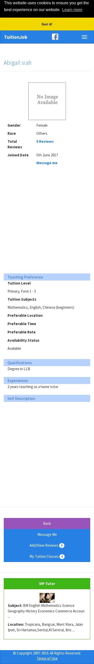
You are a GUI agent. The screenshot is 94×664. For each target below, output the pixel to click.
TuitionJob (15, 37)
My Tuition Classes (46, 556)
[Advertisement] (47, 221)
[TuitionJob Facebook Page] (47, 37)
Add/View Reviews (46, 545)
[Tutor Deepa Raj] (47, 598)
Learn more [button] (72, 10)
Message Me (47, 534)
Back (47, 523)
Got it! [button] (47, 24)
